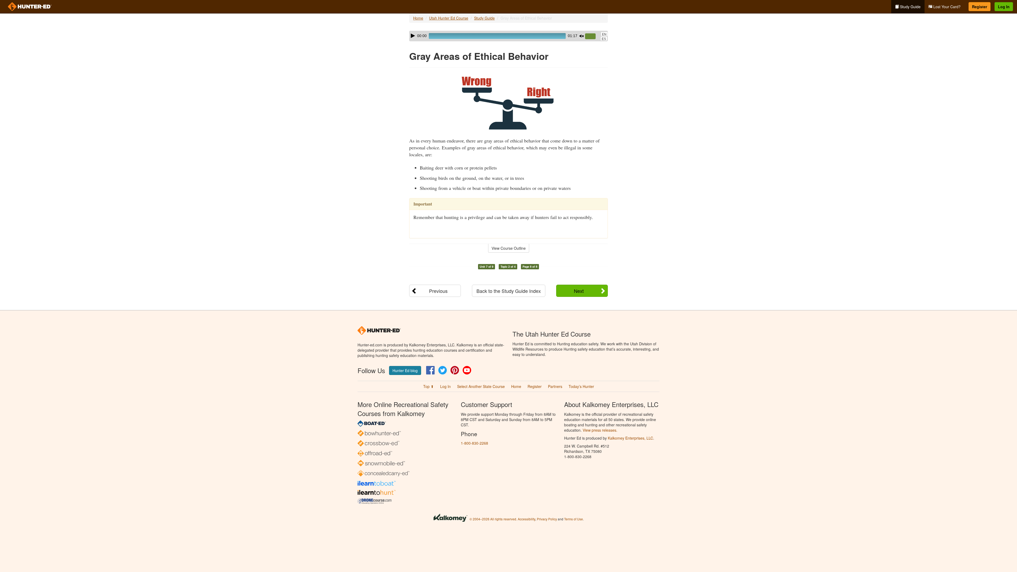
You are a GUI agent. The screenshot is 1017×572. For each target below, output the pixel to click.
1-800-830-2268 (474, 443)
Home (418, 18)
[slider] (592, 36)
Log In (1004, 6)
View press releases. (600, 430)
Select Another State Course (481, 386)
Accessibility (526, 519)
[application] (508, 36)
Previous (438, 290)
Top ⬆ (428, 386)
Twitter (442, 370)
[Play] (413, 36)
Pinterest (454, 370)
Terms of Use (573, 519)
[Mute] (581, 36)
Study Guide (910, 6)
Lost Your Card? (946, 6)
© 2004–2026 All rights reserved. (493, 519)
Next (579, 290)
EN (604, 34)
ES (604, 39)
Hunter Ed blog (405, 370)
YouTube (467, 370)
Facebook (430, 370)
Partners (555, 386)
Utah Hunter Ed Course (448, 18)
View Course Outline (509, 248)
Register (979, 6)
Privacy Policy (547, 519)
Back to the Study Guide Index (508, 290)
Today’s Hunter (581, 386)
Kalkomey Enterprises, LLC (630, 438)
